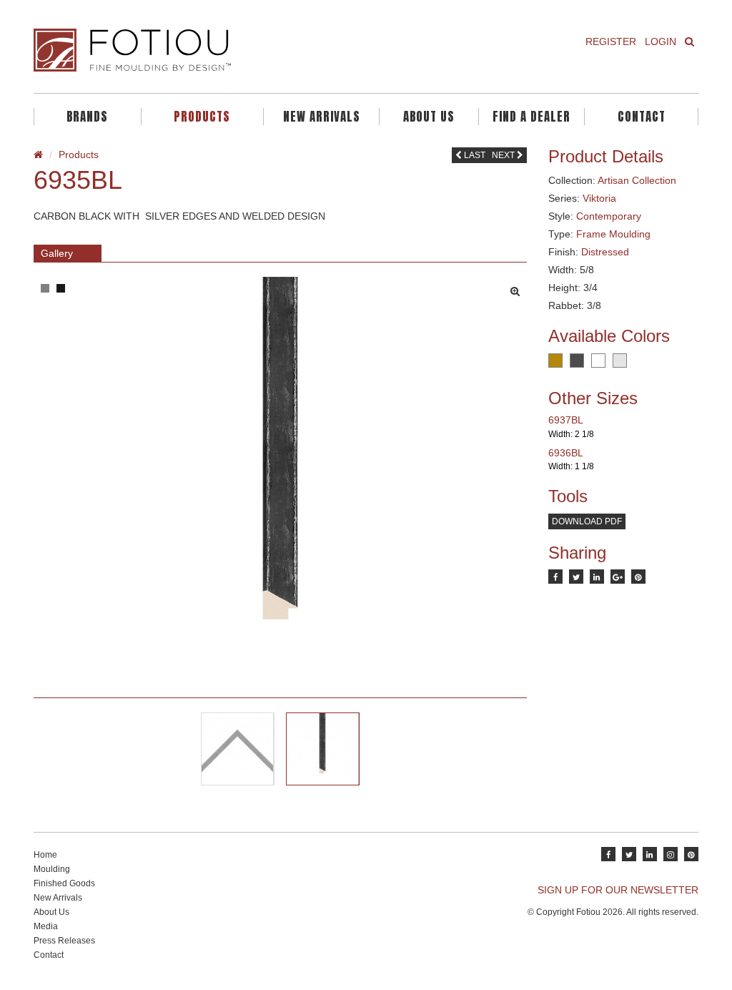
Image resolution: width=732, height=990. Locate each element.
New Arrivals (321, 116)
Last (473, 155)
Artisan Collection (637, 180)
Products (202, 116)
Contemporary (608, 216)
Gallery (57, 253)
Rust (555, 360)
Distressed (605, 252)
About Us (429, 116)
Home (45, 855)
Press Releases (64, 941)
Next (504, 155)
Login (660, 41)
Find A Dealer (531, 116)
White (598, 360)
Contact (642, 116)
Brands (87, 116)
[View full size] (518, 287)
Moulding (52, 869)
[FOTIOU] (194, 50)
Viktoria (599, 198)
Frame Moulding (613, 234)
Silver (620, 360)
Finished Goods (64, 883)
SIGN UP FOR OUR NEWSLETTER (618, 890)
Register (610, 41)
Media (46, 926)
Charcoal (577, 360)
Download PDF (587, 521)
